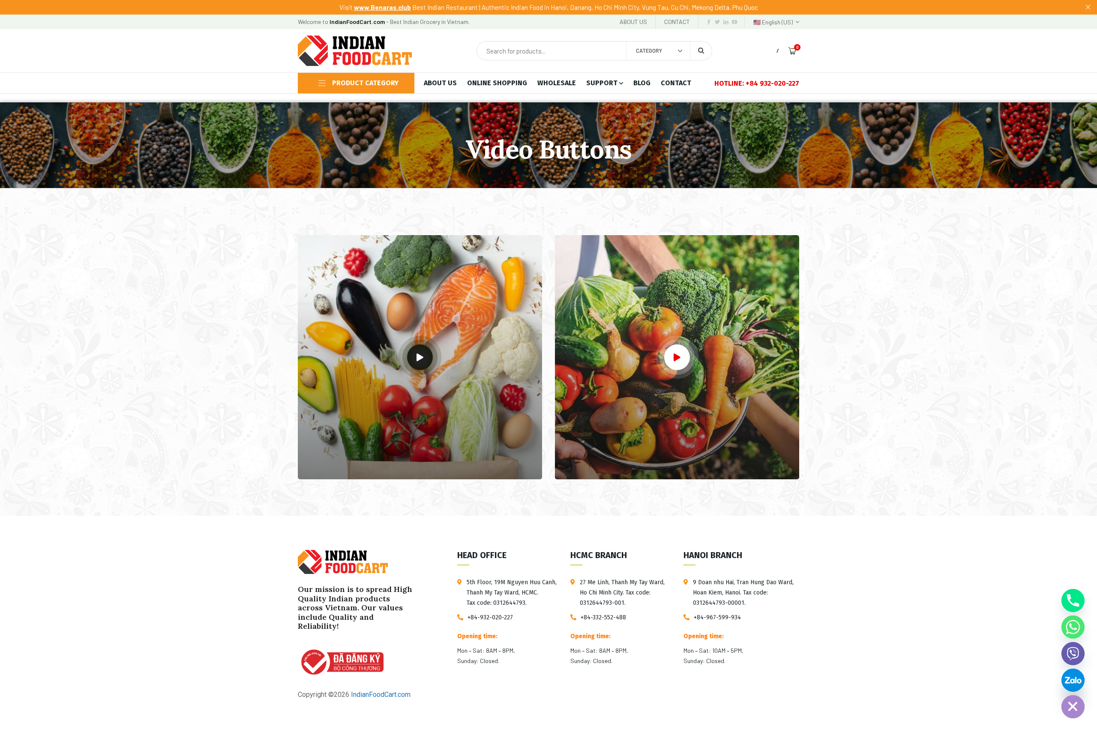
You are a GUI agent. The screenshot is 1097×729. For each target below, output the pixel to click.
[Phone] (1073, 600)
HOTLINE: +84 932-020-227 (756, 83)
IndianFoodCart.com (380, 694)
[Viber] (1073, 653)
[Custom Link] (1073, 680)
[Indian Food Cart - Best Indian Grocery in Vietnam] (355, 51)
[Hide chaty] (1073, 706)
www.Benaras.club (382, 7)
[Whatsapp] (1073, 627)
